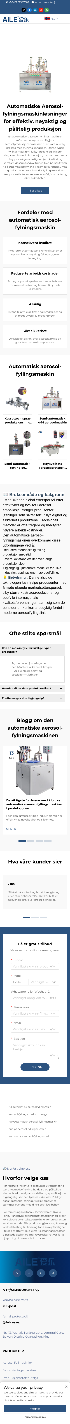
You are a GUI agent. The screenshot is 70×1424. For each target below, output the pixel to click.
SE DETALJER (17, 399)
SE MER (11, 829)
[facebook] (29, 10)
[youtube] (41, 10)
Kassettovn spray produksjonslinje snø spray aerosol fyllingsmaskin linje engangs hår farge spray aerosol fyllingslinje (17, 421)
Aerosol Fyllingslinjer (17, 1362)
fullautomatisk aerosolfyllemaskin (30, 1107)
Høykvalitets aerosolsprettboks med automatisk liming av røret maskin (52, 466)
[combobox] (20, 982)
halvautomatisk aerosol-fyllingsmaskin (33, 1121)
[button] (22, 841)
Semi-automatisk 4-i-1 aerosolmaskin (52, 420)
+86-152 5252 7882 (18, 2)
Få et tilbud (35, 190)
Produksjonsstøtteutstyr (20, 1378)
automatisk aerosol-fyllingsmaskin (30, 1136)
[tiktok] (24, 10)
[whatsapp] (47, 10)
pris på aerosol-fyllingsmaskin (27, 1129)
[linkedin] (35, 10)
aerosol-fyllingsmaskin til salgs (28, 1114)
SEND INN (35, 1067)
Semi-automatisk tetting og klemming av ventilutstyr (17, 466)
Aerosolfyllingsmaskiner (20, 1370)
